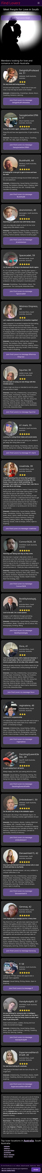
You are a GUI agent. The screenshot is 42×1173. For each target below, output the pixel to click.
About (18, 1166)
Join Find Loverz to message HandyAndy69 (21, 1038)
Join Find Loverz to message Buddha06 (21, 195)
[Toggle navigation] (38, 3)
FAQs (38, 1166)
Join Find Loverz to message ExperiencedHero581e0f (21, 1085)
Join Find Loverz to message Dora (21, 692)
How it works (25, 1166)
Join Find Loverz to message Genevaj (21, 951)
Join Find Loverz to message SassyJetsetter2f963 (21, 146)
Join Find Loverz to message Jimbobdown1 (21, 838)
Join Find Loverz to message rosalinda (21, 528)
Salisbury (7, 1148)
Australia (29, 1140)
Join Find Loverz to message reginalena (21, 740)
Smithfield (7, 1152)
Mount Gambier (9, 1154)
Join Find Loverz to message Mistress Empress (21, 355)
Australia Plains (9, 1150)
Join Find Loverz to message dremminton (21, 241)
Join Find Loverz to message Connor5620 (21, 585)
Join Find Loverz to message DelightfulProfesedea (21, 101)
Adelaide (7, 1146)
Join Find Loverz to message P (21, 988)
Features (33, 1166)
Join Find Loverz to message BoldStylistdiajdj (21, 631)
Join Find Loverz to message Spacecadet (21, 292)
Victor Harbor (8, 1157)
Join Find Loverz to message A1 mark (21, 453)
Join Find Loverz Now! (21, 18)
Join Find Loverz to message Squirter (21, 412)
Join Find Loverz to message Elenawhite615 (21, 892)
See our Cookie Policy (8, 1170)
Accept (36, 1169)
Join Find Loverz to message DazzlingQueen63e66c (21, 785)
